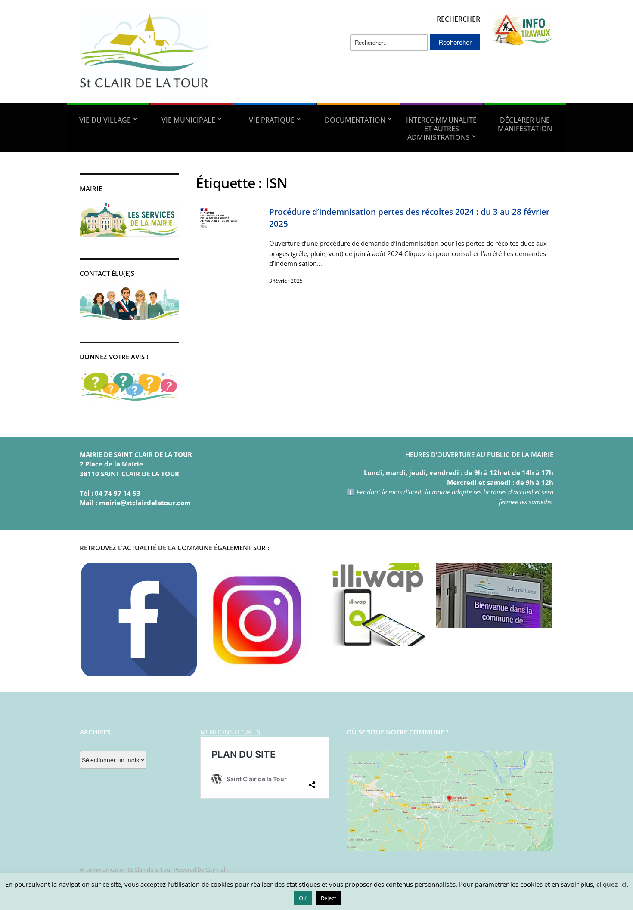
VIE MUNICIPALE (188, 120)
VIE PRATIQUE (272, 120)
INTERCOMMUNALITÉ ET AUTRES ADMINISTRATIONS (441, 128)
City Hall (216, 869)
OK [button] (303, 898)
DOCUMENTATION (355, 120)
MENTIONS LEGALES (230, 732)
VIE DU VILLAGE (105, 120)
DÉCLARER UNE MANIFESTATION (525, 124)
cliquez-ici (611, 884)
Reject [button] (328, 898)
